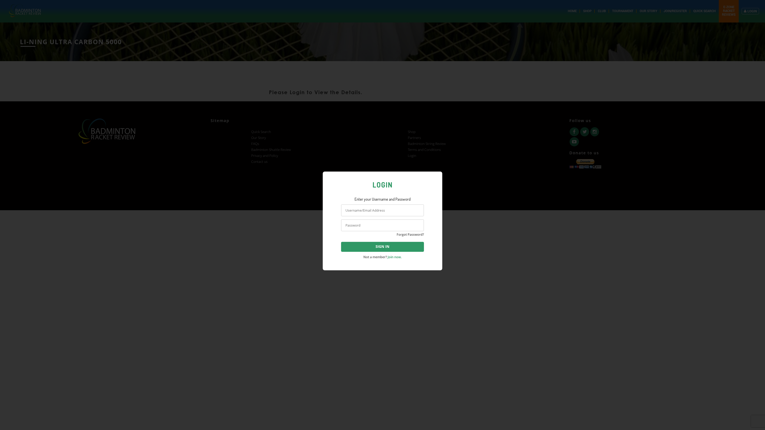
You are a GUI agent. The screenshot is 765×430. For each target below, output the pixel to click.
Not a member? (382, 257)
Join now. (394, 257)
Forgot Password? (410, 234)
